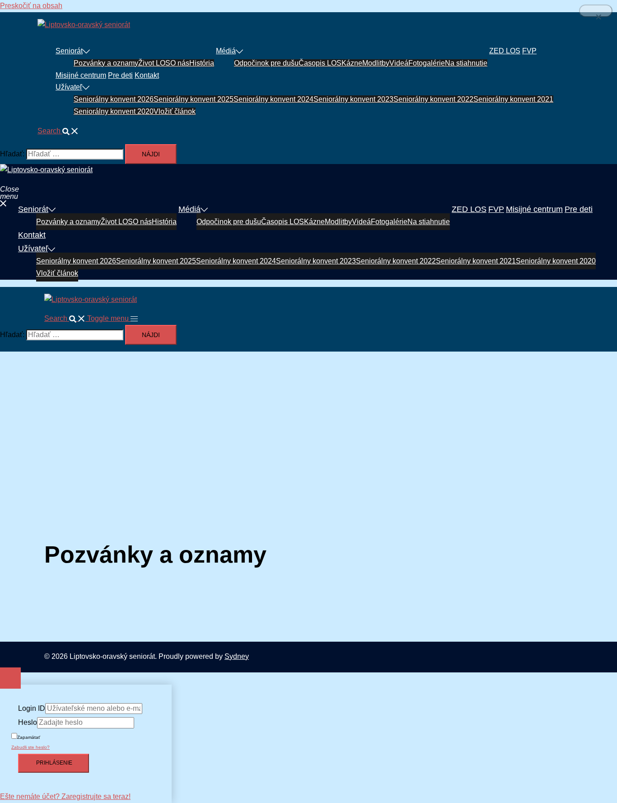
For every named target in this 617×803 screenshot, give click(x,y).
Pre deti (120, 75)
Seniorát (69, 51)
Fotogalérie (426, 63)
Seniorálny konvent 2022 (433, 99)
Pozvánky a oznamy (106, 63)
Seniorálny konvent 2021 (513, 99)
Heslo (27, 722)
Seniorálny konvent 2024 (273, 99)
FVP (529, 51)
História (201, 63)
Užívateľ (69, 87)
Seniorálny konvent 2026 (114, 99)
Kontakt (147, 75)
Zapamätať (28, 737)
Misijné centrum (81, 75)
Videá (398, 63)
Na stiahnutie (466, 63)
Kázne (351, 63)
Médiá (226, 51)
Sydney (236, 656)
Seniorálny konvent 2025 (194, 99)
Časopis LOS (320, 63)
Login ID (31, 708)
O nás (179, 63)
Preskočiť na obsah (31, 5)
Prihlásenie (53, 763)
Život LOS (154, 63)
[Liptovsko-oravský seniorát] (83, 24)
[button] (58, 131)
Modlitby (375, 63)
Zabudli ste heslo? (30, 747)
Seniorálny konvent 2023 (353, 99)
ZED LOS (504, 51)
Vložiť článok (175, 111)
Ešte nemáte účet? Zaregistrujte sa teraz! (65, 796)
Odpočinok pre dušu (266, 63)
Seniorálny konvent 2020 (114, 111)
